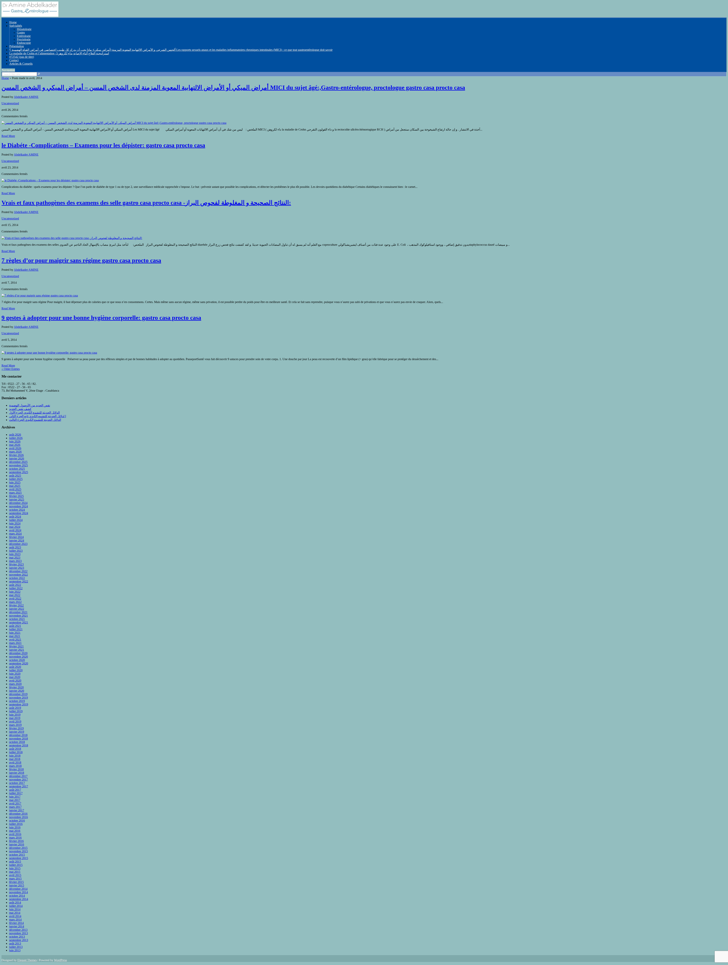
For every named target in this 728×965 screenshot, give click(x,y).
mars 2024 (15, 533)
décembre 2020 (18, 653)
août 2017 (15, 789)
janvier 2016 (16, 844)
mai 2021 (14, 636)
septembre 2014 (18, 899)
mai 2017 (14, 800)
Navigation (8, 70)
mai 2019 (14, 718)
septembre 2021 (18, 622)
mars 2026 (15, 451)
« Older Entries (11, 369)
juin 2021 (14, 632)
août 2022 (15, 584)
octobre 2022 (17, 578)
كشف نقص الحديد (20, 409)
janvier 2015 (16, 885)
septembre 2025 (18, 472)
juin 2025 (14, 482)
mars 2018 (15, 765)
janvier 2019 (16, 731)
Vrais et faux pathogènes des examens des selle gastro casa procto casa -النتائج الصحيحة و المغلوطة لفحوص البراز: (146, 202)
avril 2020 (15, 680)
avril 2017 (15, 803)
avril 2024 (15, 530)
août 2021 (15, 625)
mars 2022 (15, 602)
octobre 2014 (17, 895)
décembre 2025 (18, 462)
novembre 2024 (18, 506)
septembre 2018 (18, 745)
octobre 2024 (17, 509)
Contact (14, 60)
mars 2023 (15, 561)
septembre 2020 (18, 663)
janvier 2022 (16, 608)
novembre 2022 (18, 574)
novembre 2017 (18, 779)
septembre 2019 (18, 704)
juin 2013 (14, 950)
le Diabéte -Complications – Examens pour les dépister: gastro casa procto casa (103, 145)
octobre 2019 (17, 701)
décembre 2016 (18, 813)
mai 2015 (14, 871)
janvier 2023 (16, 567)
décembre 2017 (18, 776)
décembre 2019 (18, 694)
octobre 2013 (17, 936)
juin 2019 (14, 714)
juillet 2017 (16, 793)
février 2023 (16, 564)
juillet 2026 (16, 438)
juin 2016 (14, 827)
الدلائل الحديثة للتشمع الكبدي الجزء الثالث (35, 419)
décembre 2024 (18, 503)
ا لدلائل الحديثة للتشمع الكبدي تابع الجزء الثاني (37, 416)
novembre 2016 (18, 817)
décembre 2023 (18, 543)
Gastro (21, 32)
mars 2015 (15, 878)
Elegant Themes (27, 960)
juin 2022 (14, 591)
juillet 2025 (16, 479)
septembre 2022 (18, 581)
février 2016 (16, 841)
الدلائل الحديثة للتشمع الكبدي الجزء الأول (34, 412)
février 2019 (16, 728)
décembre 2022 (18, 571)
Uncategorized (10, 103)
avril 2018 (15, 762)
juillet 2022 (16, 588)
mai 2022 (14, 595)
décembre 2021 (18, 612)
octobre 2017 (17, 783)
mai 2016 (14, 830)
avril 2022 (15, 598)
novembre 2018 (18, 738)
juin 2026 (14, 441)
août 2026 (15, 434)
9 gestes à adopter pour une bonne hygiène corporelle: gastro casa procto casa (101, 317)
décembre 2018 (18, 735)
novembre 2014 (18, 892)
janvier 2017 (16, 810)
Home (13, 22)
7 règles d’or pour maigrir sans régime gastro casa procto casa (81, 260)
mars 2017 (15, 806)
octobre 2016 (17, 820)
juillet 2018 (16, 752)
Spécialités (15, 25)
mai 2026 (14, 444)
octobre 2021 (17, 619)
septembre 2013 (18, 940)
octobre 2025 (17, 468)
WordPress (60, 960)
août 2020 (15, 666)
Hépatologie (24, 29)
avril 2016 (15, 834)
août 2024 (15, 516)
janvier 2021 (16, 649)
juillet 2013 (16, 946)
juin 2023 (14, 554)
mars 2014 (15, 919)
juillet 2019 (16, 711)
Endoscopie (24, 42)
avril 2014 (15, 916)
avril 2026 (15, 448)
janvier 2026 (16, 458)
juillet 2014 (16, 906)
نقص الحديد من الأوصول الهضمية (29, 405)
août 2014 (15, 902)
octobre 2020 (17, 660)
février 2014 (16, 923)
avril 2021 (15, 639)
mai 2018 (14, 759)
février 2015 (16, 882)
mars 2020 (15, 684)
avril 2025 (15, 489)
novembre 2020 (18, 656)
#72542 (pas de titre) (21, 56)
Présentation (16, 46)
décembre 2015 (18, 847)
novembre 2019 (18, 697)
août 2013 (15, 943)
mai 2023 (14, 557)
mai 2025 (14, 485)
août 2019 (15, 707)
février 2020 (16, 687)
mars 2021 (15, 643)
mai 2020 (14, 677)
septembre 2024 (18, 513)
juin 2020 (14, 673)
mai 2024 (14, 526)
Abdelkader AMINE (26, 96)
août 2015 (15, 861)
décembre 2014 (18, 888)
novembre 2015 (18, 851)
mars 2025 (15, 492)
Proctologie (24, 39)
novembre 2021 (18, 615)
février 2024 (16, 537)
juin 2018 (14, 755)
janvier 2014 (16, 926)
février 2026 (16, 455)
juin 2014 (14, 909)
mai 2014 (14, 912)
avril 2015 (15, 875)
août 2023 (15, 547)
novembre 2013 (18, 933)
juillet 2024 (16, 520)
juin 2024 (14, 523)
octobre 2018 (17, 742)
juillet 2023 (16, 550)
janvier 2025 (16, 499)
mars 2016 (15, 837)
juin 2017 (14, 796)
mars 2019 (15, 725)
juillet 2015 (16, 865)
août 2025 (15, 475)
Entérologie (24, 36)
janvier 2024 (16, 540)
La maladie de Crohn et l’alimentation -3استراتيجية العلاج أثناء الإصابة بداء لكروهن (59, 53)
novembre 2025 (18, 465)
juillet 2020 (16, 670)
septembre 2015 (18, 858)
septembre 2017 (18, 786)
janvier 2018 (16, 772)
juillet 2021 (16, 629)
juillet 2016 (16, 824)
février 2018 (16, 769)
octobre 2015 (17, 854)
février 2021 (16, 646)
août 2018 (15, 748)
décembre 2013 (18, 929)
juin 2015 (14, 868)
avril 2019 (15, 721)
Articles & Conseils (21, 63)
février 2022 (16, 605)
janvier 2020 (16, 690)
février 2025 (16, 496)
